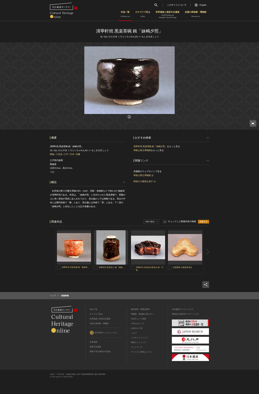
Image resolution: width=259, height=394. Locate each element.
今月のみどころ (137, 323)
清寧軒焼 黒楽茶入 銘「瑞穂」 (111, 267)
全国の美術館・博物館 (195, 14)
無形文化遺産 (95, 347)
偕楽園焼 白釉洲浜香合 (182, 267)
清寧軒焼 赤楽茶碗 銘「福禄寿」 (75, 267)
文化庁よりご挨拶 (138, 319)
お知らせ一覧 (136, 328)
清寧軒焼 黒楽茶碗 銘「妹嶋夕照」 (150, 146)
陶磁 (52, 154)
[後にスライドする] (206, 251)
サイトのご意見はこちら (141, 352)
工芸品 (59, 154)
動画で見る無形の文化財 (100, 351)
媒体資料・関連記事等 (140, 309)
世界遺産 (93, 342)
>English (202, 5)
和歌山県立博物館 (142, 150)
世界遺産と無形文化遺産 (167, 14)
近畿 (78, 154)
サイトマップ (136, 347)
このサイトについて (176, 5)
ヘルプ (134, 333)
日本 (72, 154)
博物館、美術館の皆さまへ (142, 314)
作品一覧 (125, 14)
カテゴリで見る (142, 14)
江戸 (66, 154)
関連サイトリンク (138, 342)
